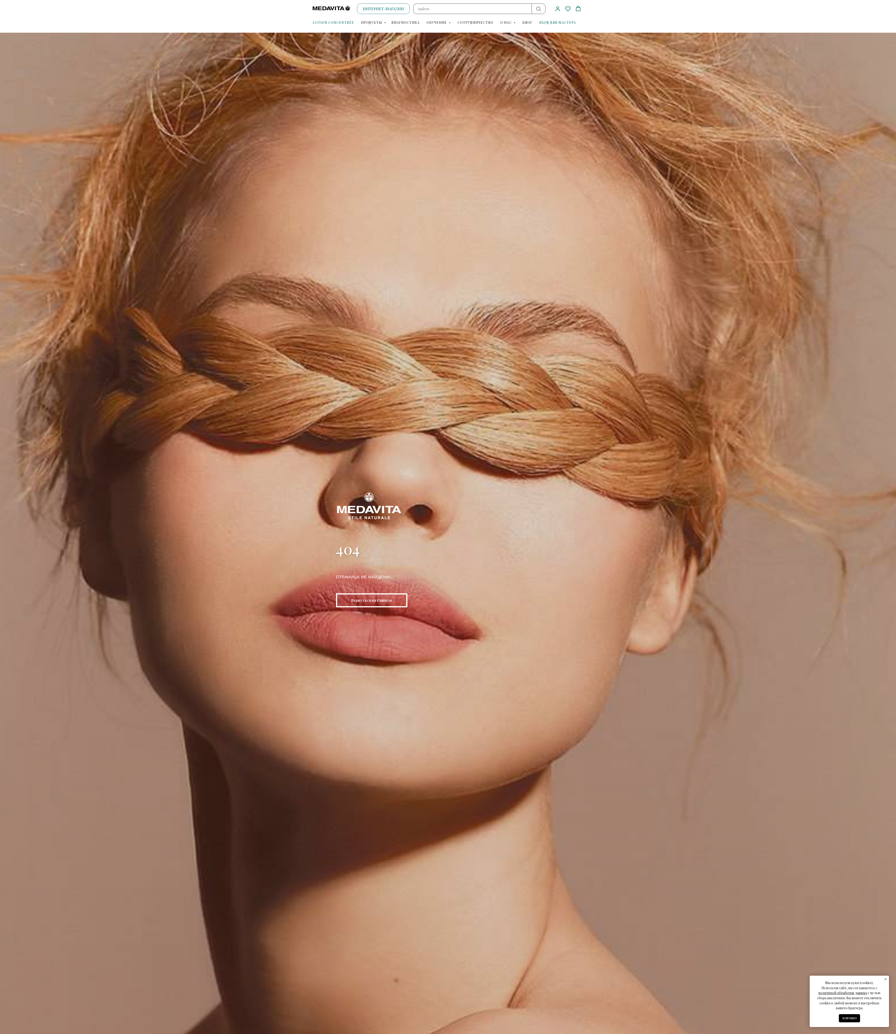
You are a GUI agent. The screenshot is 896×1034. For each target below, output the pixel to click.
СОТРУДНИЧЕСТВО (475, 22)
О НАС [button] (506, 22)
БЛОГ (527, 22)
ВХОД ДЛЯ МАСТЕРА (557, 22)
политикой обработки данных (842, 993)
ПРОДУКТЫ (372, 22)
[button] (557, 8)
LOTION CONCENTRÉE (333, 22)
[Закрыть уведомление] (885, 979)
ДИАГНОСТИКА (405, 22)
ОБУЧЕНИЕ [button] (437, 22)
